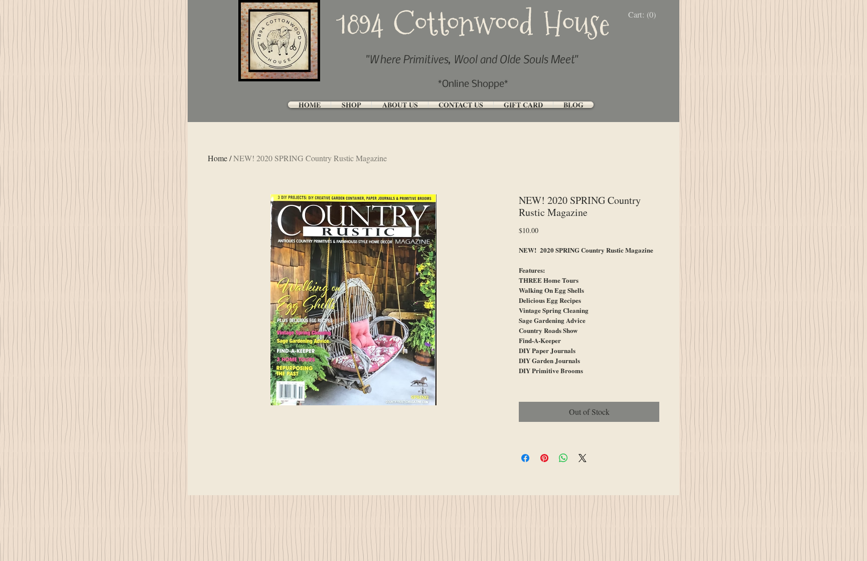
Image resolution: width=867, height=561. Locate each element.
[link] (644, 15)
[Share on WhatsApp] (563, 458)
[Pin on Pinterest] (544, 458)
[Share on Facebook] (525, 458)
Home (217, 158)
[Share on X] (582, 458)
